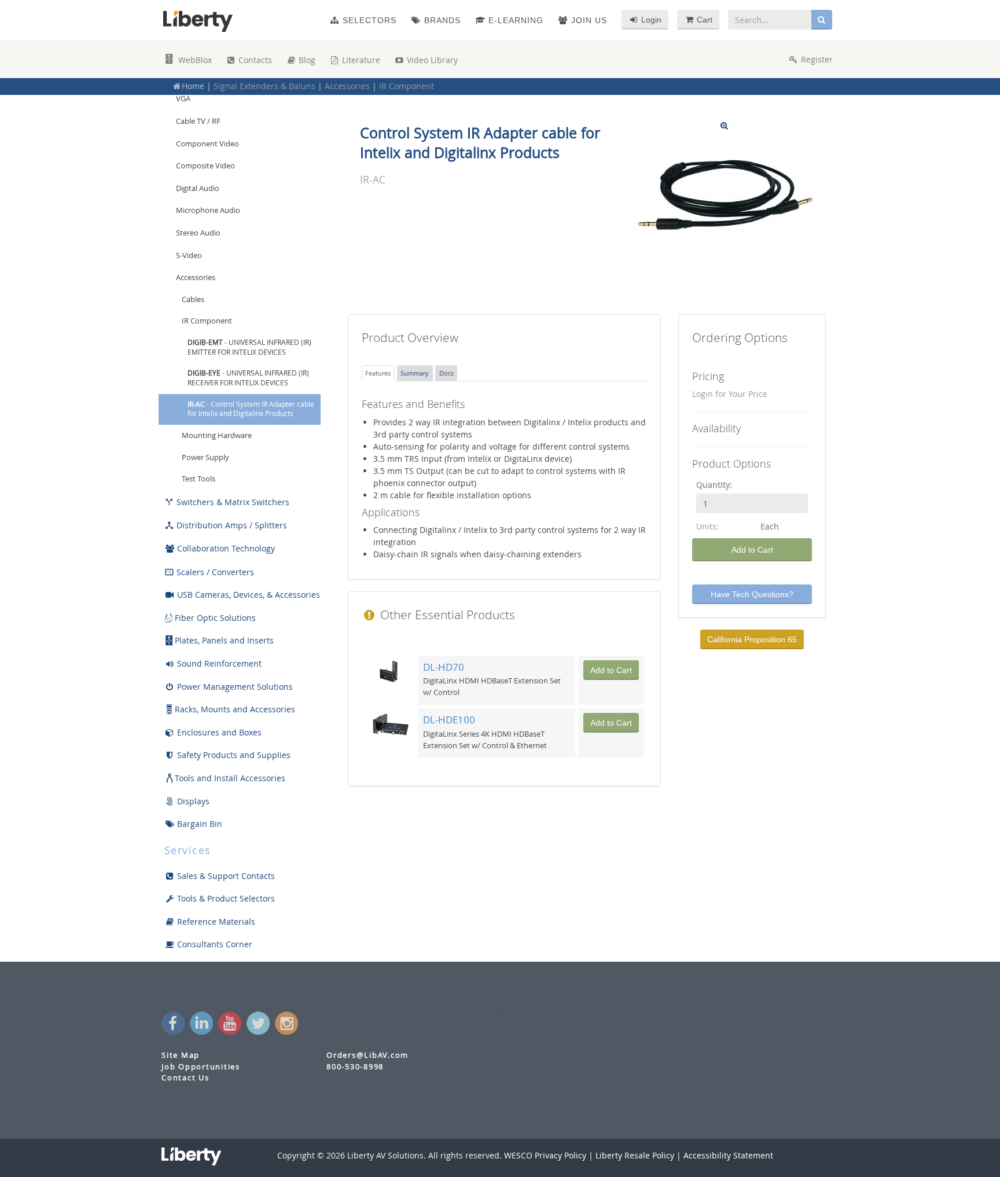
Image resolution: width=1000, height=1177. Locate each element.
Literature (360, 59)
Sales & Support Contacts (225, 875)
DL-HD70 (443, 667)
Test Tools (198, 479)
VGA (183, 98)
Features (378, 373)
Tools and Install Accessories (230, 778)
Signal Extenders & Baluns (264, 85)
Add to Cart (752, 549)
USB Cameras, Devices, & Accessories (247, 594)
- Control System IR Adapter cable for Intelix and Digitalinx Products (251, 409)
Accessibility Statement (728, 1155)
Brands (441, 20)
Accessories (347, 85)
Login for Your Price (729, 393)
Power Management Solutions (234, 686)
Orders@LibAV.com (367, 1055)
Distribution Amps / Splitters (225, 525)
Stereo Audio (198, 232)
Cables (193, 299)
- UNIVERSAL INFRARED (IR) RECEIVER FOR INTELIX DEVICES (248, 378)
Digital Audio (197, 188)
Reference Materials (215, 921)
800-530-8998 (355, 1067)
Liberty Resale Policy (634, 1155)
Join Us (587, 20)
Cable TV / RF (198, 121)
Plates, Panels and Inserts (224, 640)
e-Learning (514, 20)
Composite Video (205, 165)
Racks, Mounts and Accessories (235, 709)
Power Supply (205, 457)
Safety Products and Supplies (233, 754)
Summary (414, 373)
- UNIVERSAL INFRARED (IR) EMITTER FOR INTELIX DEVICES (249, 347)
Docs (446, 373)
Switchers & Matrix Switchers (226, 501)
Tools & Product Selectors (225, 898)
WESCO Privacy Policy (545, 1155)
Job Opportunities (200, 1067)
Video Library (431, 59)
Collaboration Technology (225, 548)
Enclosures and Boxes (218, 732)
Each (769, 526)
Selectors (368, 20)
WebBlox (194, 59)
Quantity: (714, 484)
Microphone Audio (208, 210)
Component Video (207, 143)
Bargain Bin (198, 823)
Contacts (254, 59)
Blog (305, 59)
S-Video (189, 255)
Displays (192, 801)
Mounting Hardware (217, 435)
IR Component (406, 85)
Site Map (180, 1055)
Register (816, 59)
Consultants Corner (213, 944)
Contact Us (185, 1078)
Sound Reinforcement (218, 663)
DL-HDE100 (449, 719)
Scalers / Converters (209, 572)
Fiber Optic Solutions (215, 617)
